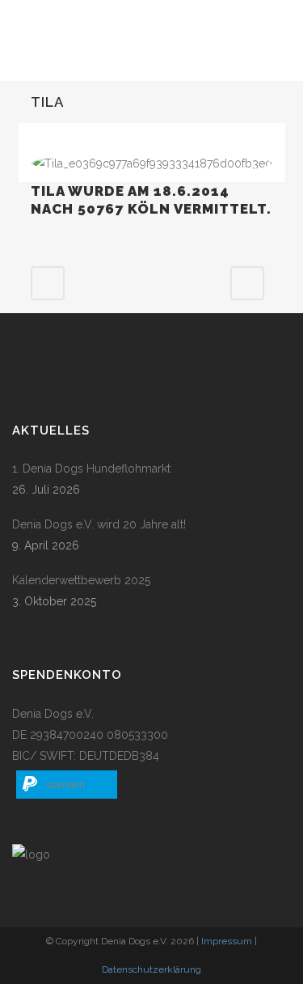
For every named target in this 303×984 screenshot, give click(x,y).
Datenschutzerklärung (151, 969)
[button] (66, 784)
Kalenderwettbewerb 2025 (81, 580)
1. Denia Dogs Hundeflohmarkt (91, 468)
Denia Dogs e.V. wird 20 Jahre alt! (99, 524)
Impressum (226, 941)
